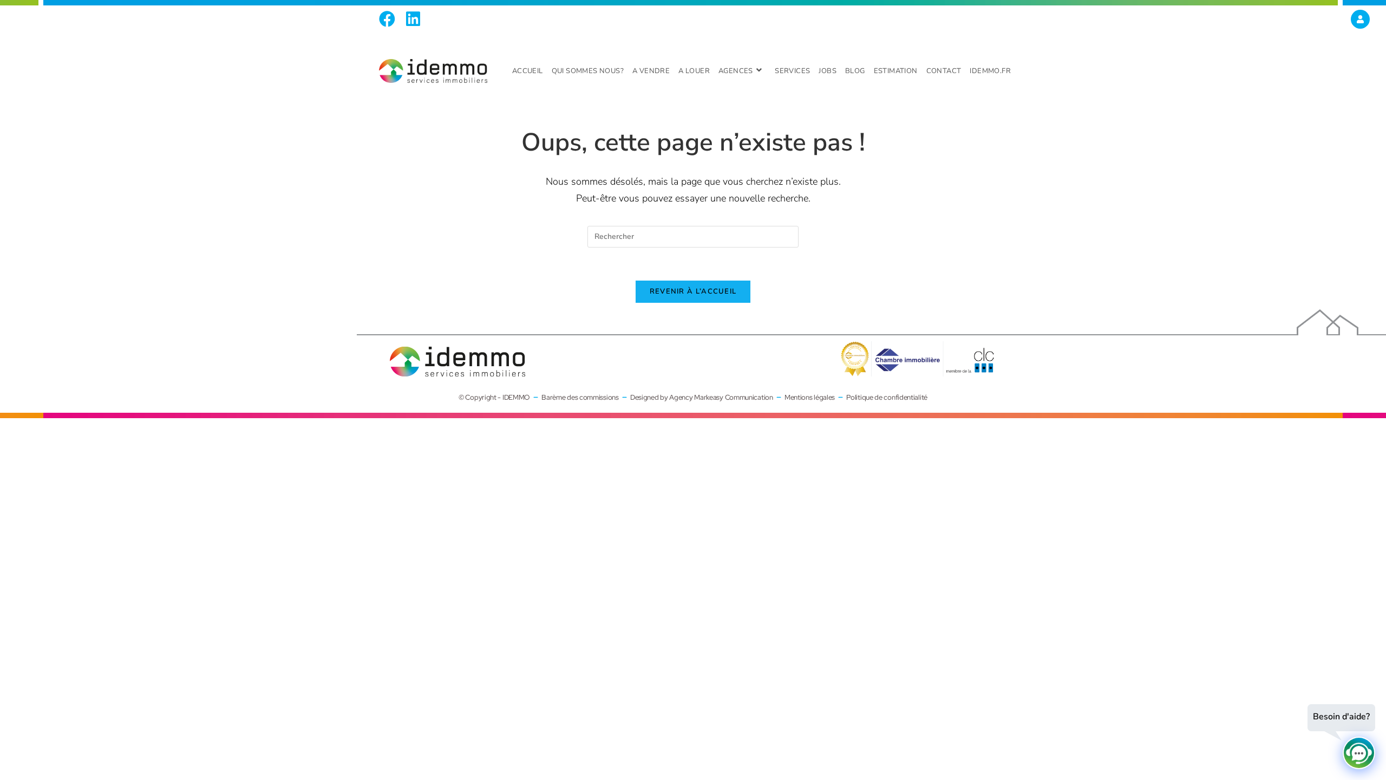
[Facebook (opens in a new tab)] (390, 19)
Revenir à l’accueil (693, 291)
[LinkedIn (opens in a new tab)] (413, 19)
